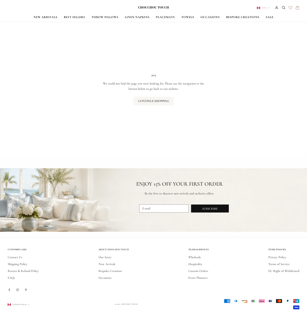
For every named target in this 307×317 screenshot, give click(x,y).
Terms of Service (279, 264)
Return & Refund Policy (23, 271)
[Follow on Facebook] (9, 289)
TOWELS (187, 17)
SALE (269, 17)
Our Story (105, 257)
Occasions (104, 278)
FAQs (11, 278)
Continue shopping (153, 101)
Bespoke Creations (110, 271)
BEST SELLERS (74, 17)
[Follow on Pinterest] (26, 289)
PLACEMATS (165, 17)
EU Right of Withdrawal (283, 271)
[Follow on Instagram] (17, 289)
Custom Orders (198, 271)
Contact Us (15, 257)
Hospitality (195, 264)
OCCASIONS (210, 17)
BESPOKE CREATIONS (242, 17)
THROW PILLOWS (104, 17)
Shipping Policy (18, 264)
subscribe (209, 208)
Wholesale (194, 257)
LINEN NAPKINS (137, 17)
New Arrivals (106, 264)
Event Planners (198, 278)
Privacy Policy (277, 257)
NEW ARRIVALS (46, 17)
